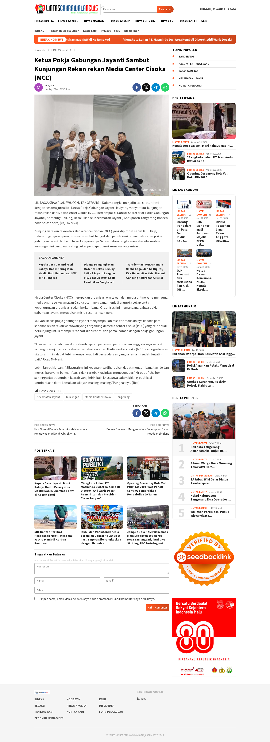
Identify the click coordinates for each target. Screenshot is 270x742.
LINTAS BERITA (180, 142)
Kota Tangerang (190, 85)
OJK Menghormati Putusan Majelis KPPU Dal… (202, 233)
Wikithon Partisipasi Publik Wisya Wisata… (209, 514)
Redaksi (39, 705)
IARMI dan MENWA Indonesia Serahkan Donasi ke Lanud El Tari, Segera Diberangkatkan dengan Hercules (101, 537)
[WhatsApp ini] (165, 87)
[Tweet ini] (146, 87)
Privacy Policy (76, 705)
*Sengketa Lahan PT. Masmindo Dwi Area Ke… (210, 159)
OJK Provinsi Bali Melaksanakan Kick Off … (184, 280)
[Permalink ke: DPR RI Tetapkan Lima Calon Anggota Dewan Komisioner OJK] (223, 204)
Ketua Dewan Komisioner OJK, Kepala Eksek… (204, 280)
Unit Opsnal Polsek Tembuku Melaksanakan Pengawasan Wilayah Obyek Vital (61, 429)
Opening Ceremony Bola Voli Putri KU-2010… (207, 175)
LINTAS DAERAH (199, 508)
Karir (103, 699)
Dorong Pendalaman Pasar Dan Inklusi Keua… (184, 231)
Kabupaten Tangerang (194, 64)
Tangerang (123, 397)
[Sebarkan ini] (136, 87)
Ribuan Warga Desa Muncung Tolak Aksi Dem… (211, 465)
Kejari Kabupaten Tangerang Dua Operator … (210, 497)
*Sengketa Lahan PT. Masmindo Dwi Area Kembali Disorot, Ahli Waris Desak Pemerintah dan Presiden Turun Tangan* (177, 39)
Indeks (39, 699)
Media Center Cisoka (98, 397)
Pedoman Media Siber (48, 718)
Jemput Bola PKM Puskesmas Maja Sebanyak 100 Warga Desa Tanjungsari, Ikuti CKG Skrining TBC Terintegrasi (147, 537)
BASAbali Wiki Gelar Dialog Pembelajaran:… (209, 481)
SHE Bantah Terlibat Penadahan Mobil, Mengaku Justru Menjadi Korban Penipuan (53, 537)
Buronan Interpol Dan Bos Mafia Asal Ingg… (203, 354)
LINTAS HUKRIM (181, 350)
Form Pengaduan (111, 712)
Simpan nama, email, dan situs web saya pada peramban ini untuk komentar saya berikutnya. (97, 599)
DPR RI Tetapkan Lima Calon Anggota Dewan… (223, 231)
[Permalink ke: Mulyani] (38, 87)
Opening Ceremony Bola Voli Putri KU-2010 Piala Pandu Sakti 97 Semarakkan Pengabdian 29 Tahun (146, 488)
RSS (143, 699)
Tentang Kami (43, 712)
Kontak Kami (75, 712)
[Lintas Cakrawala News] (67, 9)
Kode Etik (73, 699)
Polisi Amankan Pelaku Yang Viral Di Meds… (210, 367)
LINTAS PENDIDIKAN (201, 475)
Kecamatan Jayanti (49, 397)
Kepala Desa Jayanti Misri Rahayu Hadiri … (202, 146)
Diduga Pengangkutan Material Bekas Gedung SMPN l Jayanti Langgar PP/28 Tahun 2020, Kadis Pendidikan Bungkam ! (99, 273)
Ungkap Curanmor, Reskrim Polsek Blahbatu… (206, 383)
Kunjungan (72, 397)
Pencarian (165, 9)
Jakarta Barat (188, 71)
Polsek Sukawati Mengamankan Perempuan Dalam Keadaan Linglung (138, 429)
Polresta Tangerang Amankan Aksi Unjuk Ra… (208, 449)
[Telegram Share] (155, 87)
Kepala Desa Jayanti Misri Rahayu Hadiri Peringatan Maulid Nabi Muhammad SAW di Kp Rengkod (54, 488)
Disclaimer (106, 705)
